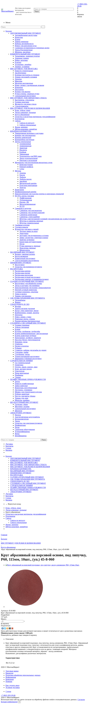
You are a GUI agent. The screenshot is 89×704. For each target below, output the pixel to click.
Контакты (9, 446)
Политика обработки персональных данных (23, 675)
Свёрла (8, 518)
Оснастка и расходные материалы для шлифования (26, 514)
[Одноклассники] (7, 628)
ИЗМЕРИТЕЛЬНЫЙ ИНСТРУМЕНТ (25, 54)
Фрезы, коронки (12, 525)
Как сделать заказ (12, 685)
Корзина (9, 450)
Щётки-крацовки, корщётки (17, 527)
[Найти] (43, 26)
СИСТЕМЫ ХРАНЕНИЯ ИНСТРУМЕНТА (27, 298)
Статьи (8, 448)
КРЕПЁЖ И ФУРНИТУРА (20, 131)
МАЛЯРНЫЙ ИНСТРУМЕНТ (22, 252)
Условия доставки (13, 687)
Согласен (81, 700)
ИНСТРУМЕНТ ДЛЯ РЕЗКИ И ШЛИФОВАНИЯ (30, 108)
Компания (10, 679)
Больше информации (9, 702)
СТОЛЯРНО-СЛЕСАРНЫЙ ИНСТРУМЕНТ (28, 323)
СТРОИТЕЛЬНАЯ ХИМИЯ (21, 361)
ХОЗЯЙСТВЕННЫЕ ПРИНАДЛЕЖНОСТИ (28, 379)
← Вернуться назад (13, 504)
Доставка (9, 444)
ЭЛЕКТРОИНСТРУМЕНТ (21, 413)
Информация (11, 677)
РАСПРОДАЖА (16, 269)
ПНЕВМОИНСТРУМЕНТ (20, 263)
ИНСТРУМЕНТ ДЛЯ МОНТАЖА (24, 69)
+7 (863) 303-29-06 (8, 695)
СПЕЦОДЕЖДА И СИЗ (19, 304)
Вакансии (9, 673)
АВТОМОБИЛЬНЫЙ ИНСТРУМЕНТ (25, 33)
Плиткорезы (10, 516)
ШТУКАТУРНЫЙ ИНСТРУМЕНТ (24, 402)
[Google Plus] (12, 628)
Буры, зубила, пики (13, 508)
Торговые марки (12, 671)
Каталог (9, 31)
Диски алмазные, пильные (16, 510)
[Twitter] (5, 628)
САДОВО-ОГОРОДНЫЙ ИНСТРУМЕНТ (27, 281)
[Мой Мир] (10, 628)
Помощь (9, 681)
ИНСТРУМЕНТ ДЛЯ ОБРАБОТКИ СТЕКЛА (28, 98)
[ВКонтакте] (2, 628)
